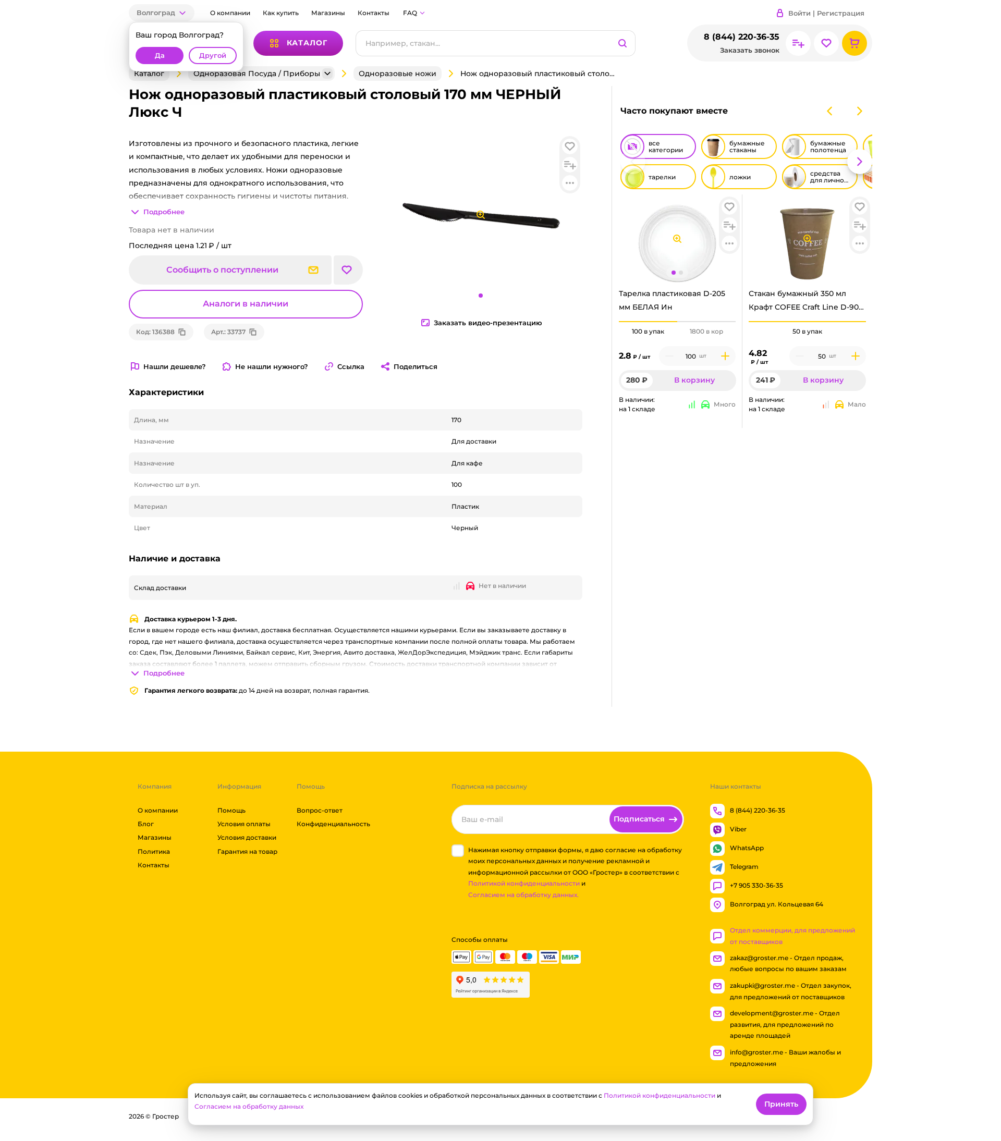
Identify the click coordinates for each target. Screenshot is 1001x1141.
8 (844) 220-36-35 (741, 37)
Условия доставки (246, 838)
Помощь (231, 810)
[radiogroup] (677, 331)
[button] (161, 12)
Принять (781, 1104)
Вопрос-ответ (320, 810)
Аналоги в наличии (245, 304)
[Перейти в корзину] (854, 43)
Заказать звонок (749, 50)
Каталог (149, 73)
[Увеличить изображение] (677, 238)
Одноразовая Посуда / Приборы (256, 73)
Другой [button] (212, 55)
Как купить (281, 13)
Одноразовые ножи (397, 73)
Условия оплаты (244, 824)
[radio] (648, 321)
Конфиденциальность (333, 824)
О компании (230, 13)
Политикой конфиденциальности (524, 884)
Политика (154, 851)
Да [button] (160, 55)
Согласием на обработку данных (248, 1106)
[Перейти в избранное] (826, 43)
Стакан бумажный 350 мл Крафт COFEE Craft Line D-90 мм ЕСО (804, 303)
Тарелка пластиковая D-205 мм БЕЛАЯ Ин (672, 300)
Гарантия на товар (247, 851)
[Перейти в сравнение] (798, 43)
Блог (146, 824)
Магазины (328, 13)
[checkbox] (457, 850)
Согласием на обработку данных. (523, 895)
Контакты (373, 13)
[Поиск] (622, 43)
